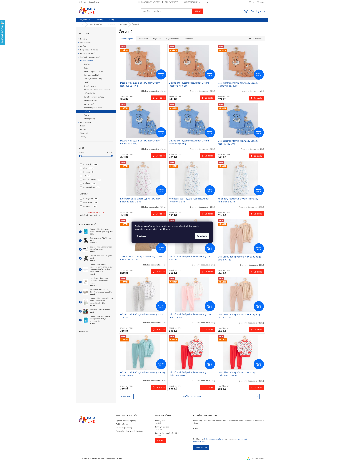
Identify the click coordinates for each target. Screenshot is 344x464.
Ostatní (83, 129)
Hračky (83, 46)
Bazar (82, 126)
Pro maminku (85, 122)
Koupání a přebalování (89, 50)
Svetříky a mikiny (90, 86)
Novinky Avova (160, 421)
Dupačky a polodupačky (93, 71)
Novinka (88, 172)
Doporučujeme (90, 187)
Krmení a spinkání (87, 53)
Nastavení (142, 236)
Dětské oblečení (87, 60)
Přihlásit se (201, 447)
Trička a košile (89, 93)
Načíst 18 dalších (192, 396)
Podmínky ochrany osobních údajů (130, 431)
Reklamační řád (171, 2)
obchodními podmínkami (213, 439)
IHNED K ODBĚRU (91, 179)
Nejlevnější (143, 38)
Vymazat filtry (95, 212)
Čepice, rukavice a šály (93, 78)
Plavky (86, 115)
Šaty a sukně (89, 104)
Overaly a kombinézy (92, 75)
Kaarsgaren (90, 198)
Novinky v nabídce (162, 427)
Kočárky (83, 39)
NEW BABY (89, 206)
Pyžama (87, 111)
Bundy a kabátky (90, 100)
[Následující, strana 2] (257, 396)
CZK (250, 2)
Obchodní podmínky (192, 2)
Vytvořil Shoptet (258, 458)
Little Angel (90, 202)
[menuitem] (84, 20)
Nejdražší (157, 38)
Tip (86, 175)
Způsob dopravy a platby (149, 2)
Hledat (197, 11)
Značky (83, 137)
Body (86, 68)
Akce (87, 168)
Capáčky (87, 82)
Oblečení (86, 64)
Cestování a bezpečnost (90, 57)
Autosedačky (85, 42)
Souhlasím (202, 236)
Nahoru (127, 396)
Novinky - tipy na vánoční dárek (167, 433)
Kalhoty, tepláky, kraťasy (94, 97)
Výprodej (84, 133)
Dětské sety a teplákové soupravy (98, 89)
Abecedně (189, 38)
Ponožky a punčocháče (93, 107)
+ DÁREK (89, 183)
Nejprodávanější (173, 38)
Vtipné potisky (89, 118)
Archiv (160, 440)
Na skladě (90, 164)
